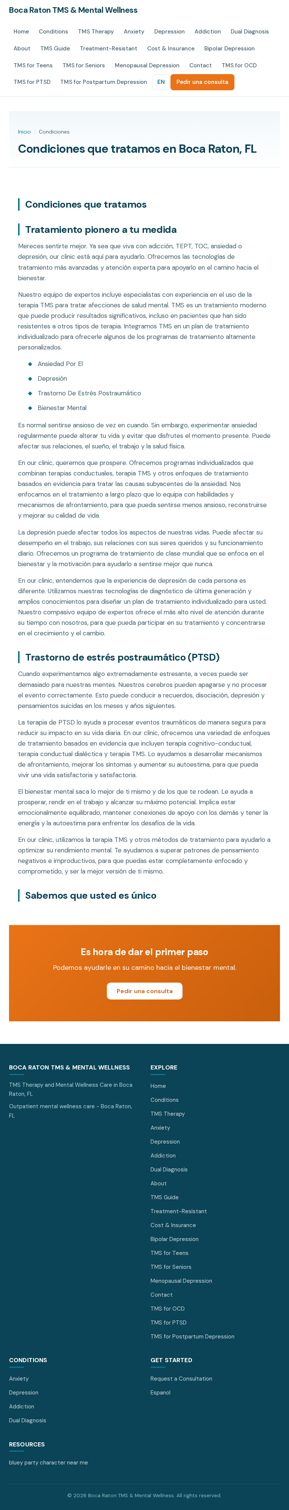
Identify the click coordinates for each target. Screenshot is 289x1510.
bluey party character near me (48, 1462)
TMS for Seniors (83, 65)
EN (161, 82)
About (22, 48)
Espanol (160, 1392)
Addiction (208, 31)
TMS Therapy (96, 31)
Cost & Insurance (171, 48)
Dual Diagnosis (250, 31)
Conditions (53, 31)
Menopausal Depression (147, 65)
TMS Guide (55, 48)
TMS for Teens (33, 65)
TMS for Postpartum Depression (103, 82)
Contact (200, 65)
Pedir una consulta (202, 82)
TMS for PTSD (32, 82)
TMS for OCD (239, 65)
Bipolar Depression (229, 48)
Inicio (24, 131)
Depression (169, 31)
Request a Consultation (181, 1378)
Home (21, 31)
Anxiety (134, 31)
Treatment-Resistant (108, 48)
